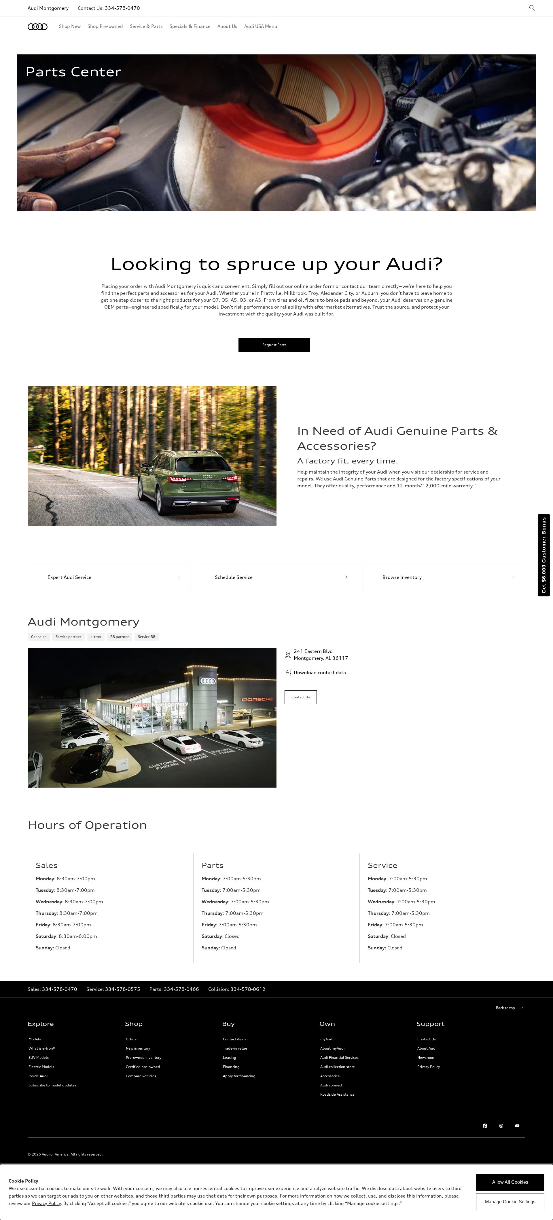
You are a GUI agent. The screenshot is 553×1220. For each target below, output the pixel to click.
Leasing (229, 1057)
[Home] (38, 26)
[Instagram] (501, 1126)
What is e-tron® (42, 1048)
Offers (131, 1039)
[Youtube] (517, 1126)
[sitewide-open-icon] (532, 8)
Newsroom (426, 1057)
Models (35, 1039)
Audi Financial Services (339, 1057)
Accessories (330, 1076)
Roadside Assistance (337, 1094)
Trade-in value (235, 1048)
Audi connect (331, 1085)
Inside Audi (38, 1076)
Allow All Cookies (510, 1182)
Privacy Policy (428, 1067)
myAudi (326, 1039)
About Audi (426, 1048)
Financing (231, 1067)
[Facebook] (485, 1126)
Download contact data (320, 672)
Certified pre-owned (143, 1067)
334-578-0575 (122, 989)
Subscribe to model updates (52, 1085)
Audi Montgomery (48, 8)
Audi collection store (337, 1067)
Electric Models (41, 1067)
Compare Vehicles (141, 1076)
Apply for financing (239, 1076)
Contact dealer (235, 1039)
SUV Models (39, 1057)
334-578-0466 (181, 989)
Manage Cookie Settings (510, 1201)
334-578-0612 (248, 989)
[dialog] (276, 1192)
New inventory (138, 1048)
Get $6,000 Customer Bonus (544, 555)
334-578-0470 (122, 8)
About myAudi (332, 1048)
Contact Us (426, 1039)
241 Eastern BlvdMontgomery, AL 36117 (321, 654)
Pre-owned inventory (143, 1057)
